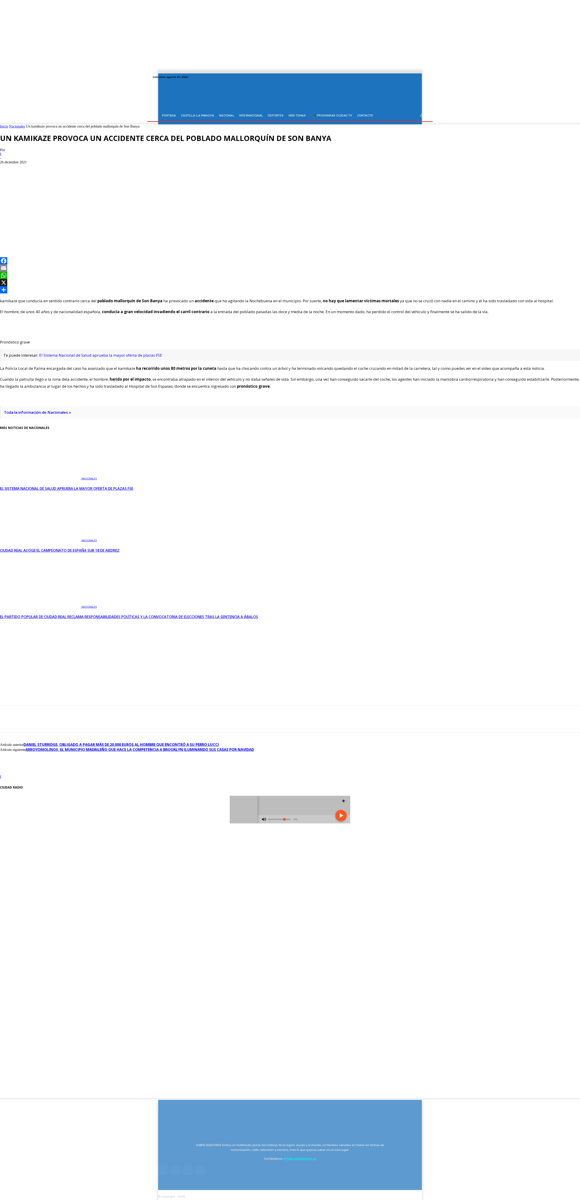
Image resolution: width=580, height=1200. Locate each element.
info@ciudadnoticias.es (300, 1158)
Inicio (4, 126)
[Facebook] (408, 77)
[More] (56, 237)
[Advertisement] (290, 198)
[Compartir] (290, 289)
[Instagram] (413, 77)
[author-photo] (11, 772)
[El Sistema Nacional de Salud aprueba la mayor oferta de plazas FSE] (41, 478)
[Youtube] (424, 77)
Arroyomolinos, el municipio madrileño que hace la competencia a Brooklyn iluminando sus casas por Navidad (139, 749)
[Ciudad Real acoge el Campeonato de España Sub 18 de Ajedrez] (41, 539)
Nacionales (17, 126)
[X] (419, 77)
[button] (422, 115)
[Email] (290, 268)
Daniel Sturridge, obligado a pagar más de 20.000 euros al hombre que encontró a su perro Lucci (121, 744)
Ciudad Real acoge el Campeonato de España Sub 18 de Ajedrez (59, 550)
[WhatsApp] (40, 237)
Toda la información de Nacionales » (37, 412)
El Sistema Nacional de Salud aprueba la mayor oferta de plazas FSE (100, 355)
